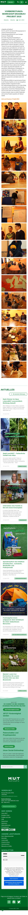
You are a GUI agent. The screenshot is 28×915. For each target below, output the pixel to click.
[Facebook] (5, 830)
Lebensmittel (4, 840)
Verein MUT (4, 813)
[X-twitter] (7, 830)
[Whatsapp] (14, 830)
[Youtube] (10, 830)
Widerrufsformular (5, 825)
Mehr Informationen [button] (13, 875)
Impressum (4, 823)
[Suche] (25, 767)
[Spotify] (12, 830)
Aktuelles (12, 20)
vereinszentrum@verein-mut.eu (9, 796)
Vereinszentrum (5, 844)
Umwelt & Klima (5, 842)
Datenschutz (4, 821)
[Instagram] (2, 830)
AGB (2, 819)
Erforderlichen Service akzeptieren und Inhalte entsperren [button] (13, 883)
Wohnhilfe (4, 838)
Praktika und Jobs (6, 817)
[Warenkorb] (21, 2)
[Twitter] (19, 902)
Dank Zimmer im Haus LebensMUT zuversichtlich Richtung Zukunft (12, 401)
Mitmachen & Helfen (6, 846)
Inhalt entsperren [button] (14, 878)
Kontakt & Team (5, 815)
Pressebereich (5, 827)
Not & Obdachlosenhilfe (7, 836)
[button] (26, 2)
